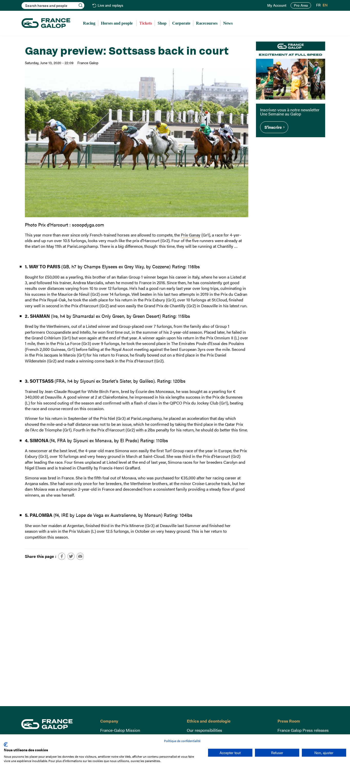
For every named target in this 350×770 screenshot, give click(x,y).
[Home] (46, 23)
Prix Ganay (190, 235)
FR (318, 5)
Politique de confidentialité (182, 740)
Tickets (145, 23)
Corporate (181, 23)
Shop (162, 23)
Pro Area (301, 5)
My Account (276, 5)
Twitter (71, 556)
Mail (80, 556)
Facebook (61, 556)
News (228, 23)
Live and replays (110, 5)
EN (325, 5)
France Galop (56, 724)
